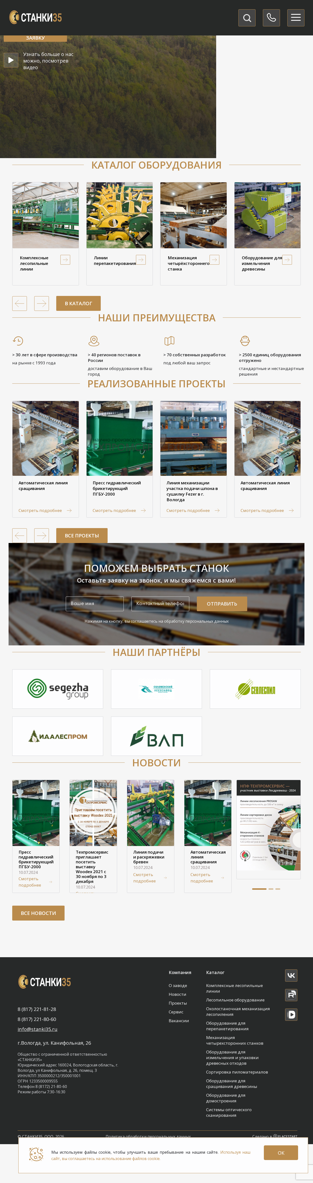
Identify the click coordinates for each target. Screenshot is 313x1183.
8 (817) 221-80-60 (37, 1019)
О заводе (178, 985)
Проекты (178, 1003)
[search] (247, 17)
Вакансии (179, 1020)
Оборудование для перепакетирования (227, 1025)
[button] (259, 889)
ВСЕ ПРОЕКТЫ (82, 535)
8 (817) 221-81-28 (37, 1009)
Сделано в (262, 1136)
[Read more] (291, 975)
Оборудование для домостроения (226, 1098)
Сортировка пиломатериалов (237, 1072)
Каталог (215, 972)
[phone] (271, 17)
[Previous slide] (19, 303)
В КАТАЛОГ (78, 303)
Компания (180, 972)
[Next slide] (41, 303)
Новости (177, 994)
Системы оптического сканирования (229, 1112)
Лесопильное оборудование (235, 1000)
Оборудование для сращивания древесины (231, 1083)
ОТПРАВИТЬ (222, 603)
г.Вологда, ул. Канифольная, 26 (54, 1043)
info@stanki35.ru (37, 1029)
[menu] (295, 17)
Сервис (176, 1012)
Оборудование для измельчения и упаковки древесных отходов (232, 1057)
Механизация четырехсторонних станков (234, 1040)
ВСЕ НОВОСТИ (38, 913)
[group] (45, 233)
